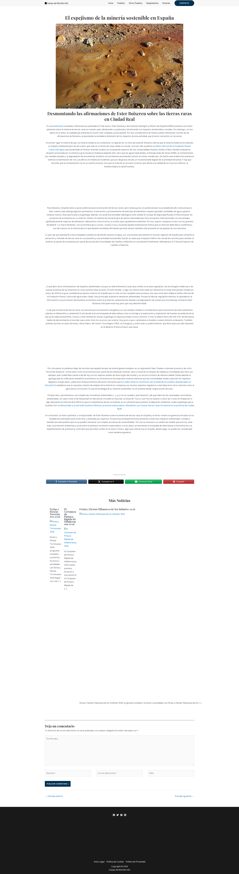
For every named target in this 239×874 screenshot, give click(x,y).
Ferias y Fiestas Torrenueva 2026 (55, 512)
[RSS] (125, 815)
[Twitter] (118, 815)
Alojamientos (152, 3)
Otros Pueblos (135, 3)
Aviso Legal (99, 861)
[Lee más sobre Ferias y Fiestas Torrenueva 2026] (55, 526)
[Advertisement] (119, 188)
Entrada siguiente (184, 796)
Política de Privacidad (135, 861)
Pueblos (121, 3)
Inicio (110, 3)
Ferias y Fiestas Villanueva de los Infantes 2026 (107, 509)
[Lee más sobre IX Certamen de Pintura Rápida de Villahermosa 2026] (70, 537)
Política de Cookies (115, 861)
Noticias (166, 3)
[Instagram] (121, 815)
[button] (184, 3)
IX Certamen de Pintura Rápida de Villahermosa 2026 (70, 516)
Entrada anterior (54, 796)
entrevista (58, 126)
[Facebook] (114, 815)
